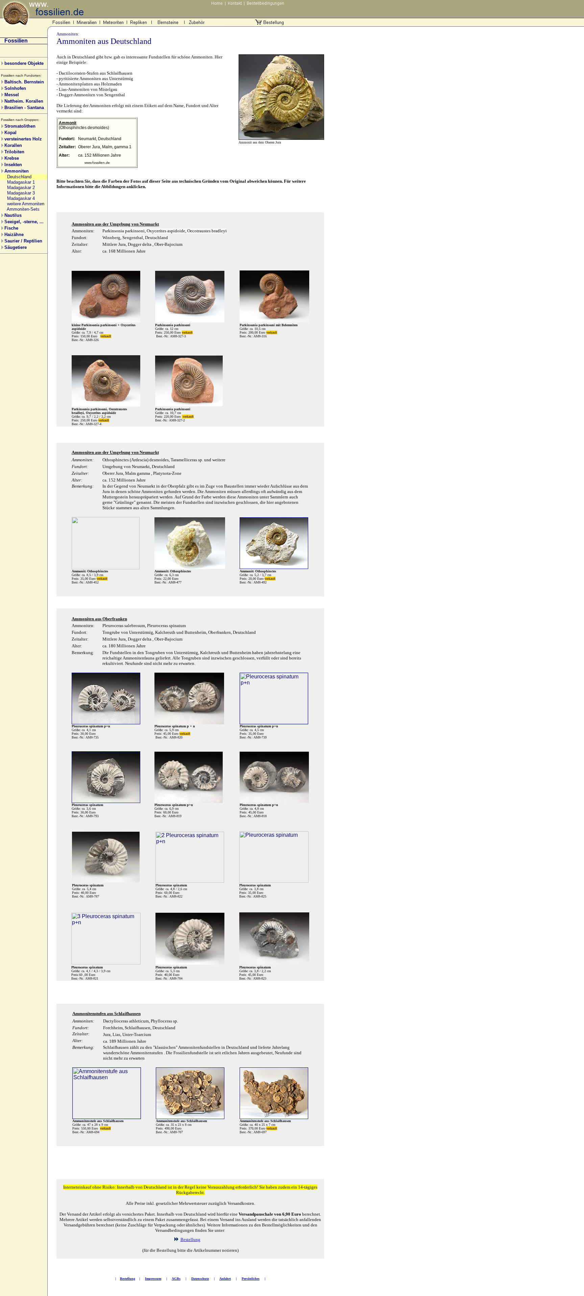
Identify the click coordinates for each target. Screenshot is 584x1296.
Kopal (10, 132)
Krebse (11, 158)
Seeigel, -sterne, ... (24, 221)
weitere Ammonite (24, 203)
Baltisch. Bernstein (24, 81)
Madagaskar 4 (21, 198)
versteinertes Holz (23, 138)
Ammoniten (16, 171)
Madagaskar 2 (21, 187)
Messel (11, 94)
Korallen (13, 145)
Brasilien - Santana (24, 107)
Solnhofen (15, 88)
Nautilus (13, 215)
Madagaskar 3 (21, 193)
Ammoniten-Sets (23, 209)
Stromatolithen (19, 126)
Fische (11, 228)
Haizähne (14, 234)
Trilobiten (14, 151)
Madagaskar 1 (21, 182)
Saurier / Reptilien (23, 240)
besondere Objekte (24, 63)
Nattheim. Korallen (23, 101)
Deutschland (19, 176)
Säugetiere (15, 247)
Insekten (13, 164)
